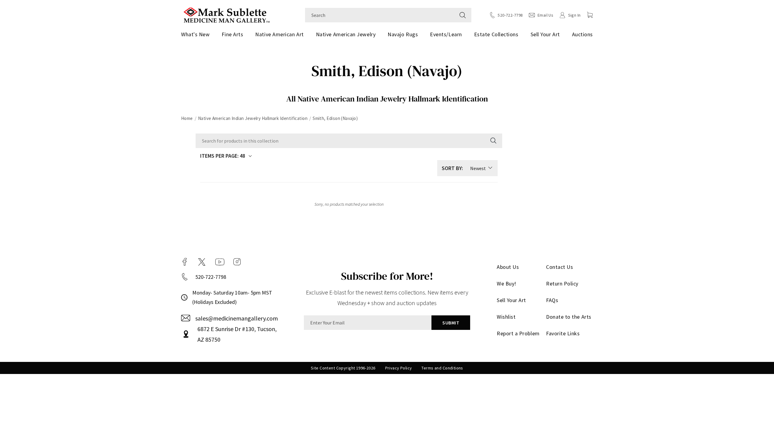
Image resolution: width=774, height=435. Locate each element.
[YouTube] (219, 261)
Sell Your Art (545, 34)
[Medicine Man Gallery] (227, 14)
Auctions (582, 34)
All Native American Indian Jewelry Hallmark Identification (387, 98)
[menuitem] (197, 34)
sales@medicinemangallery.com (236, 318)
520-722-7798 (210, 276)
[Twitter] (201, 261)
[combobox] (379, 15)
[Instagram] (237, 262)
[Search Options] (493, 141)
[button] (590, 15)
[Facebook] (184, 262)
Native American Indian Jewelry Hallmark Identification (252, 118)
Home (187, 118)
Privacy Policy (398, 368)
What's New (195, 34)
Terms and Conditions (442, 368)
